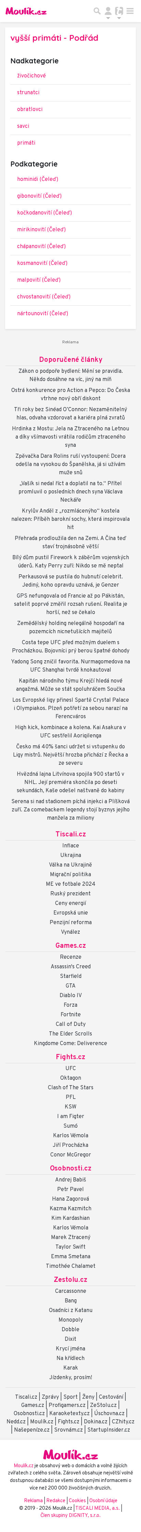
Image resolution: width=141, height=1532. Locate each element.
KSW (70, 1107)
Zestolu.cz (70, 1280)
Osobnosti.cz (70, 1168)
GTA (71, 986)
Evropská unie (70, 913)
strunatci (28, 92)
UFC (70, 1068)
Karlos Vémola (70, 1135)
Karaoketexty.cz (69, 1413)
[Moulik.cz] (26, 11)
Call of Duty (71, 1024)
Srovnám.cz (68, 1430)
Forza (70, 1005)
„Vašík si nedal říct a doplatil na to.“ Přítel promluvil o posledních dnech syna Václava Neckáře (70, 492)
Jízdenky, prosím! (70, 1377)
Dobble (70, 1329)
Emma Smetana (70, 1256)
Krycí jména (70, 1349)
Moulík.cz (41, 1422)
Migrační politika (70, 874)
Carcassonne (70, 1291)
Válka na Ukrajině (70, 865)
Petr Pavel (70, 1189)
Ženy (88, 1397)
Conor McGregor (70, 1155)
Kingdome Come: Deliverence (70, 1043)
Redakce (55, 1501)
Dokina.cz (95, 1422)
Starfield (70, 976)
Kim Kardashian (70, 1218)
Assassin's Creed (71, 967)
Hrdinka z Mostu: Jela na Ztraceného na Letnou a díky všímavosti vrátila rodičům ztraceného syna (70, 437)
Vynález (70, 932)
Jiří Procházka (70, 1145)
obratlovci (29, 109)
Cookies (77, 1501)
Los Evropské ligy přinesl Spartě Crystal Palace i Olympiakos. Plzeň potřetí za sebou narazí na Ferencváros (70, 708)
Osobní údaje (103, 1501)
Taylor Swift (70, 1247)
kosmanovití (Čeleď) (42, 263)
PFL (71, 1097)
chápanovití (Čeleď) (41, 246)
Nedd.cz (16, 1422)
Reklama (33, 1501)
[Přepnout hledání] (97, 11)
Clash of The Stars (70, 1087)
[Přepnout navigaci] (108, 11)
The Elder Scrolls (70, 1034)
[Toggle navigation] (130, 11)
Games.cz (70, 946)
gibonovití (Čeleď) (39, 196)
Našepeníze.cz (32, 1430)
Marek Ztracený (70, 1237)
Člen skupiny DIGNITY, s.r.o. (70, 1515)
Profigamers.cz (67, 1405)
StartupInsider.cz (108, 1430)
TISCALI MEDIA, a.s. (98, 1508)
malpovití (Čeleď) (39, 280)
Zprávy (50, 1397)
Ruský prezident (70, 894)
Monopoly (71, 1320)
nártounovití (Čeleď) (42, 313)
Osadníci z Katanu (70, 1310)
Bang (71, 1301)
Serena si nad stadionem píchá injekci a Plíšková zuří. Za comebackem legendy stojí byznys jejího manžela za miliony (70, 810)
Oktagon (70, 1078)
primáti (26, 143)
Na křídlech (70, 1358)
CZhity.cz (123, 1422)
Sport (70, 1397)
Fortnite (71, 1015)
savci (23, 126)
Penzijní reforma (71, 922)
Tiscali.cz (70, 834)
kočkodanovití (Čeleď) (44, 213)
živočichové (31, 76)
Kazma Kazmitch (70, 1208)
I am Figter (70, 1116)
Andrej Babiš (70, 1180)
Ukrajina (70, 855)
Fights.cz (70, 1057)
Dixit (70, 1339)
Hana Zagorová (70, 1199)
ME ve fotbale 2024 (70, 884)
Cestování (111, 1397)
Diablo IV (71, 995)
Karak (70, 1368)
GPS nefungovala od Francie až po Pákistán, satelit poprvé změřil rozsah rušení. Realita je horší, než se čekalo (70, 604)
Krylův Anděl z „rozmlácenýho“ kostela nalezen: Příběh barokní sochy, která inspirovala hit (70, 519)
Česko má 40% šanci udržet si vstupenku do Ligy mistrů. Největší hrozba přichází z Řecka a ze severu (70, 755)
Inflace (70, 846)
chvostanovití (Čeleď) (43, 297)
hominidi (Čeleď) (37, 179)
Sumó (70, 1126)
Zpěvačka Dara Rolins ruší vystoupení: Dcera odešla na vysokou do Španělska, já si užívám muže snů (70, 464)
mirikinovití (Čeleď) (41, 229)
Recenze (70, 957)
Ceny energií (70, 903)
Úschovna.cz (109, 1413)
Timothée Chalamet (70, 1266)
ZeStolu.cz (103, 1405)
